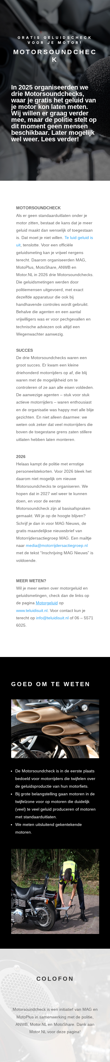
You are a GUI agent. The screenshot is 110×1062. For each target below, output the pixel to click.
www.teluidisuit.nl (32, 610)
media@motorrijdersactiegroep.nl (57, 545)
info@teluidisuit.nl (52, 617)
